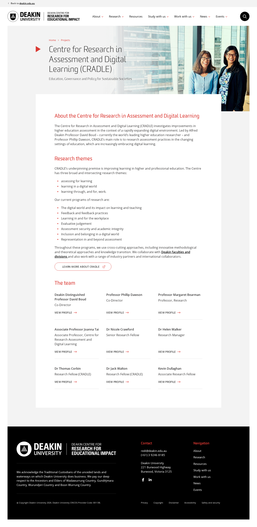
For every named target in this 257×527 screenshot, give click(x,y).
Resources (135, 16)
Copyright (158, 502)
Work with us (182, 16)
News (203, 16)
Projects (65, 40)
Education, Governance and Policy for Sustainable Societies (90, 79)
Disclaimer (174, 502)
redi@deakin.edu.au (154, 451)
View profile (63, 312)
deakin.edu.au (27, 3)
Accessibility (190, 502)
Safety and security (211, 502)
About (96, 16)
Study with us (157, 16)
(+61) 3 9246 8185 (153, 455)
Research (115, 16)
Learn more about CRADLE (81, 267)
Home (52, 40)
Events (220, 16)
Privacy (144, 502)
